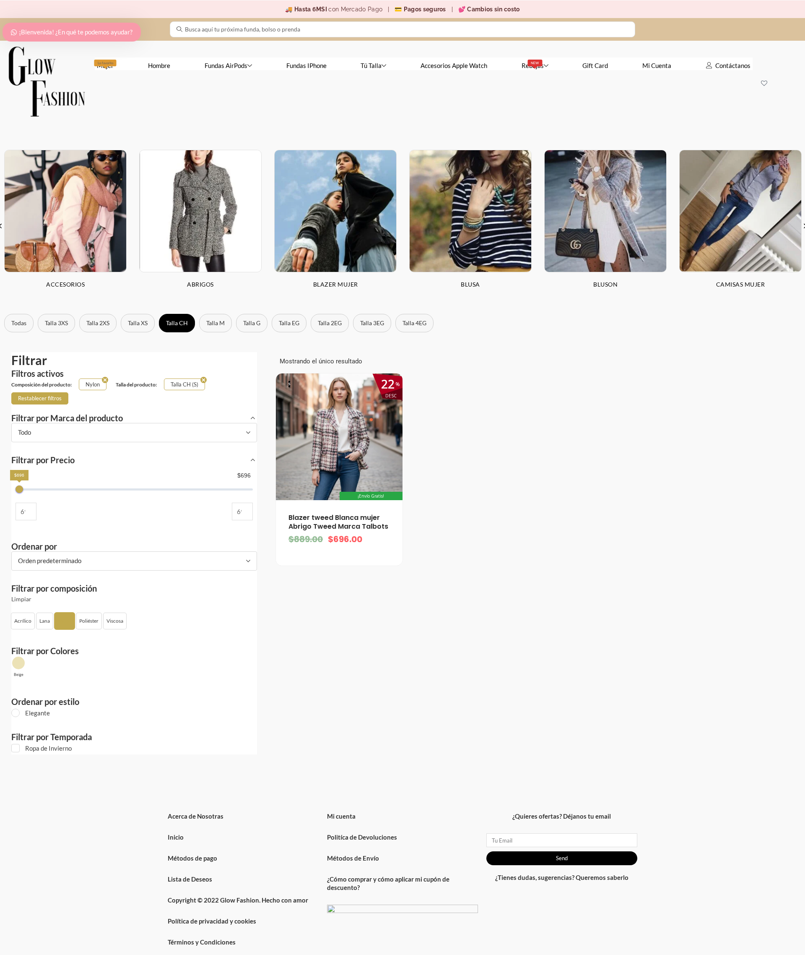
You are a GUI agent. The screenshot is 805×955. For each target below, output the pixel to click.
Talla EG (289, 322)
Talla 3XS (56, 322)
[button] (22, 621)
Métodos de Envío (353, 858)
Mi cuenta (341, 816)
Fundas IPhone (306, 65)
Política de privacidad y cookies (212, 921)
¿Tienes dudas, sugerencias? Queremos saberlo (561, 877)
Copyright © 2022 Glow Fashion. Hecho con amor (238, 900)
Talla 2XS (97, 322)
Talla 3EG (372, 322)
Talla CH (177, 322)
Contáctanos (732, 65)
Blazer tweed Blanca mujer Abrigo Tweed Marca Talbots (338, 522)
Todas (18, 322)
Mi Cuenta (656, 65)
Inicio (176, 837)
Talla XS (138, 322)
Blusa (470, 284)
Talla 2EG (330, 322)
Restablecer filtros (40, 398)
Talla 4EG (414, 322)
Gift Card (595, 65)
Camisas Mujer (740, 284)
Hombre (159, 65)
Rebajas (533, 65)
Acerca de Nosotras (195, 816)
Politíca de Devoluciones (362, 837)
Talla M (215, 322)
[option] (200, 225)
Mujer (105, 65)
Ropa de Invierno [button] (48, 748)
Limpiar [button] (21, 599)
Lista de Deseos (190, 879)
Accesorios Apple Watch (454, 65)
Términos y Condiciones (202, 942)
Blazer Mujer (335, 284)
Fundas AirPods (226, 65)
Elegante (37, 713)
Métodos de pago (192, 858)
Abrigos (200, 284)
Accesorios (65, 284)
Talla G (251, 322)
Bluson (605, 284)
